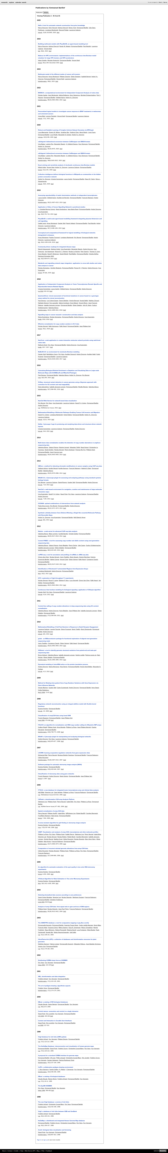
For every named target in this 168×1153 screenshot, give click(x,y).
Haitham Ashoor (43, 468)
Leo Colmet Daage (52, 300)
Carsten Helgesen (52, 1060)
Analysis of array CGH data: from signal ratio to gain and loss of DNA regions (63, 906)
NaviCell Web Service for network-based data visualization (57, 400)
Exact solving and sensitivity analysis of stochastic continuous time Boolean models (66, 165)
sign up (45, 1140)
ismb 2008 (41, 720)
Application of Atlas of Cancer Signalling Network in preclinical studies (61, 207)
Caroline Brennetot (92, 813)
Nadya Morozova (54, 666)
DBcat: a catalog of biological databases (51, 1076)
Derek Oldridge (63, 300)
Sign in (160, 2)
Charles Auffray (93, 254)
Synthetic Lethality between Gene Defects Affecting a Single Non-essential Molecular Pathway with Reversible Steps (69, 514)
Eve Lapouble (53, 303)
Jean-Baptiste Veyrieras (93, 944)
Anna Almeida (61, 727)
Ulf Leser (53, 1058)
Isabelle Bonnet (86, 76)
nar (39, 408)
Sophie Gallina (53, 1069)
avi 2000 (40, 1025)
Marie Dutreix (64, 776)
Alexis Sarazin (74, 557)
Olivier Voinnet (73, 559)
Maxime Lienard (64, 447)
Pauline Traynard (54, 237)
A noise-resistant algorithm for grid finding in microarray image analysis (62, 823)
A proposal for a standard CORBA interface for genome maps (58, 1055)
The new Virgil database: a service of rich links (53, 1102)
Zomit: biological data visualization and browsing (54, 1130)
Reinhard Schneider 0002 (46, 256)
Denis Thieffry (76, 629)
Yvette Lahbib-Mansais (86, 925)
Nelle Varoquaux (54, 326)
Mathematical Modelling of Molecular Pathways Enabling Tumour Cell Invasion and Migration (69, 412)
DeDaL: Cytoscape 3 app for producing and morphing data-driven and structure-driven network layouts (70, 425)
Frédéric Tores (42, 988)
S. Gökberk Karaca (72, 144)
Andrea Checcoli (63, 27)
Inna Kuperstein (43, 212)
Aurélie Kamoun (63, 468)
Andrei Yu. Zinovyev (72, 97)
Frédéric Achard (43, 979)
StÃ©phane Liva (71, 813)
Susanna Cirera (53, 927)
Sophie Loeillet (79, 655)
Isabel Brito (69, 801)
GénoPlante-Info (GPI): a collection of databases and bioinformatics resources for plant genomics (67, 940)
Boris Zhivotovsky (86, 629)
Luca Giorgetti (73, 580)
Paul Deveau (42, 300)
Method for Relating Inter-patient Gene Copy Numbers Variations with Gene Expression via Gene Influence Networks (68, 684)
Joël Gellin (73, 932)
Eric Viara (51, 345)
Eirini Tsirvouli (53, 27)
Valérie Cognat (54, 559)
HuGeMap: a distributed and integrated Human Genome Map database (61, 1120)
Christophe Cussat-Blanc (76, 1048)
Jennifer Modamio (55, 268)
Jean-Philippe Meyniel (84, 727)
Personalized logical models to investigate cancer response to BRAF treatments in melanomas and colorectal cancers (69, 113)
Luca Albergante (43, 132)
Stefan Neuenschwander (61, 932)
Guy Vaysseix (49, 962)
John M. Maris (87, 305)
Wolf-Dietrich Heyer (79, 517)
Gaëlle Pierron (69, 834)
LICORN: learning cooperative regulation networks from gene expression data (64, 753)
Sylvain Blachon (43, 687)
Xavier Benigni (52, 1004)
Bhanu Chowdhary (87, 927)
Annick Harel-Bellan (86, 666)
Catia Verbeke (58, 792)
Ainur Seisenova (75, 95)
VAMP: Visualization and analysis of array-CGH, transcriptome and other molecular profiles (68, 832)
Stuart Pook (64, 494)
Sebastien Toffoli (75, 447)
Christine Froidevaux (56, 899)
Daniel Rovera (62, 482)
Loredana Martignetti (51, 30)
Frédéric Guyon (63, 1048)
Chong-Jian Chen (43, 557)
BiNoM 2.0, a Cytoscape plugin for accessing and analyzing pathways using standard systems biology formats (69, 479)
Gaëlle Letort (42, 223)
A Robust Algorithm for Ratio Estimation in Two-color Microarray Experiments (63, 879)
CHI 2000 (41, 1016)
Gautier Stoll (61, 223)
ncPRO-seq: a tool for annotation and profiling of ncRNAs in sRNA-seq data (63, 554)
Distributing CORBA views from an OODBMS (52, 960)
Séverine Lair (49, 792)
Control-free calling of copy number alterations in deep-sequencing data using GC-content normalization (68, 607)
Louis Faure (91, 132)
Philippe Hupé (90, 450)
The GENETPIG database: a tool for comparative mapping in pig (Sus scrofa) (63, 923)
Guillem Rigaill (42, 727)
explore (11, 2)
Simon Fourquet (66, 629)
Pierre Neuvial (52, 755)
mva (39, 827)
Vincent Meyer (83, 303)
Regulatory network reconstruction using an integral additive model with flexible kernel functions (67, 705)
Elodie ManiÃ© (80, 813)
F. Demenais (70, 1069)
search (24, 2)
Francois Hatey (42, 927)
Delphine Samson (43, 944)
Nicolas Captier (42, 95)
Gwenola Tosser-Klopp (71, 925)
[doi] (58, 32)
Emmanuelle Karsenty (45, 925)
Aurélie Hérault (53, 468)
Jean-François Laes (56, 452)
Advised (46, 12)
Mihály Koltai (42, 167)
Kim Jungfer (85, 1058)
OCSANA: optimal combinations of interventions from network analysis (61, 503)
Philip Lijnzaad (60, 1058)
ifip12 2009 (41, 692)
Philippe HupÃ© (52, 813)
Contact (9, 1151)
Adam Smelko (42, 60)
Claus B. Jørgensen (74, 927)
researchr (4, 2)
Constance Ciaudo (92, 559)
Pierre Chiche (73, 545)
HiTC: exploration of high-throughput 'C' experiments (56, 578)
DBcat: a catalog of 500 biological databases (53, 1002)
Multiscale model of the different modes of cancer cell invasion (59, 74)
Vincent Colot (64, 559)
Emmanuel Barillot (82, 27)
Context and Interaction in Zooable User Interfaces (55, 1020)
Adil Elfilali (41, 792)
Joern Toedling (64, 557)
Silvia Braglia (91, 930)
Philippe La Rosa (71, 727)
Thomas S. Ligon (94, 251)
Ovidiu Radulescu (43, 690)
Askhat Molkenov (64, 95)
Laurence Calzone (74, 30)
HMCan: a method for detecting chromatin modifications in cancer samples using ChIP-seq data (70, 466)
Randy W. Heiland (64, 46)
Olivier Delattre (77, 305)
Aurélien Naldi (91, 354)
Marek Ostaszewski (44, 249)
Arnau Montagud (54, 76)
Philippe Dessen (63, 1039)
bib (39, 51)
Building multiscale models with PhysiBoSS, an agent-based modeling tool (63, 44)
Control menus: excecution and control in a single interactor (58, 1011)
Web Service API (30, 1151)
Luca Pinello (54, 134)
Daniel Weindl (64, 254)
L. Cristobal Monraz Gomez (46, 209)
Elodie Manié (71, 837)
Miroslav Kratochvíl (53, 60)
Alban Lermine (53, 534)
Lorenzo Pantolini (51, 116)
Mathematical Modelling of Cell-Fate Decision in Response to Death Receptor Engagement (68, 627)
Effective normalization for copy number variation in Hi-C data (58, 324)
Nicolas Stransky (79, 839)
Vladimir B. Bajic (86, 468)
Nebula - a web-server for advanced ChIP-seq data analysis (57, 531)
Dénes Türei (72, 27)
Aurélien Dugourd (70, 354)
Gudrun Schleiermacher (93, 545)
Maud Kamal (84, 447)
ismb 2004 (41, 902)
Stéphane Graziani (78, 897)
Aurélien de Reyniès (63, 197)
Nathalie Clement (43, 303)
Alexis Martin (83, 132)
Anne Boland (74, 303)
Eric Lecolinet (50, 1013)
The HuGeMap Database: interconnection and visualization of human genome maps (66, 1046)
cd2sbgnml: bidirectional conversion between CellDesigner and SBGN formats (64, 141)
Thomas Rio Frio (80, 450)
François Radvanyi (87, 197)
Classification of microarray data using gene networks (56, 774)
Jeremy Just (42, 946)
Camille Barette (63, 534)
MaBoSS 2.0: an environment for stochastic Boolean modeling (58, 352)
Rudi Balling (72, 254)
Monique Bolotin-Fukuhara (66, 755)
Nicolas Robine (62, 837)
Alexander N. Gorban (64, 134)
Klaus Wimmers (49, 930)
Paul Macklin (87, 46)
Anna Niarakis (42, 254)
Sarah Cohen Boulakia (45, 897)
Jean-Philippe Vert (85, 326)
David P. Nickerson (53, 254)
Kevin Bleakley (63, 545)
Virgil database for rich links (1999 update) (52, 1037)
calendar (18, 2)
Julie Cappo (81, 545)
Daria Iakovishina (43, 387)
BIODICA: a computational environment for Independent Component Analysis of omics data (68, 93)
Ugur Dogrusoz (83, 144)
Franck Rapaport (43, 718)
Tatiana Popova (53, 447)
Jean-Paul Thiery (63, 909)
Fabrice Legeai (54, 944)
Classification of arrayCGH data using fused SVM (54, 715)
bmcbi (40, 62)
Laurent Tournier (55, 629)
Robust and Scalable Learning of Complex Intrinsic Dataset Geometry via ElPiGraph (66, 130)
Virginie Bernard (74, 300)
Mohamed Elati (42, 755)
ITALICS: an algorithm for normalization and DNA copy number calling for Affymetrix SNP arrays (69, 725)
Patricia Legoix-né (90, 655)
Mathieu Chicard (94, 300)
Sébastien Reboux (79, 944)
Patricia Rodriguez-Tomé (66, 1060)
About (4, 1151)
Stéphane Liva (42, 801)
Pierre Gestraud (69, 450)
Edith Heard (63, 326)
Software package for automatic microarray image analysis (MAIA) (60, 764)
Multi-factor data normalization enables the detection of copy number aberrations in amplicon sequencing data (69, 444)
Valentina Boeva (53, 308)
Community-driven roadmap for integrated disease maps (57, 247)
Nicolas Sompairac (44, 268)
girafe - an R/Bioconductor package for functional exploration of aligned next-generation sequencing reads (67, 640)
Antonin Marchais (84, 557)
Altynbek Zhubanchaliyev (88, 95)
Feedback (49, 1151)
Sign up (165, 2)
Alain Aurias (54, 815)
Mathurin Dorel (42, 345)
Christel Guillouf (73, 534)
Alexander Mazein (59, 144)
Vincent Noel (50, 167)
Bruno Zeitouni (42, 655)
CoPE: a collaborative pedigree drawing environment (55, 1067)
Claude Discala (42, 1004)
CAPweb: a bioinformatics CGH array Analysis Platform (56, 799)
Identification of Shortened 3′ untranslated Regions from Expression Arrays (63, 569)
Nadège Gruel (58, 839)
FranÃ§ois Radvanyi (44, 815)
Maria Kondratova (61, 209)
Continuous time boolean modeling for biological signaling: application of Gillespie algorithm (69, 589)
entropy (40, 137)
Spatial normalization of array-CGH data (51, 811)
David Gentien (49, 450)
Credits (16, 1151)
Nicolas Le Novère (74, 251)
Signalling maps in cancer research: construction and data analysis (60, 314)
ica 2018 (40, 291)
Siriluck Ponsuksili (60, 930)
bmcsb (40, 431)
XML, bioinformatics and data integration (51, 976)
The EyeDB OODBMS (45, 1086)
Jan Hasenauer (49, 251)
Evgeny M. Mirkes (54, 132)
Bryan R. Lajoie (53, 580)
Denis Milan (97, 925)
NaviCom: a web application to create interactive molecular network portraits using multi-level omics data (69, 341)
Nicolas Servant (43, 326)
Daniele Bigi (49, 932)
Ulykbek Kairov (60, 97)
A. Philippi (62, 1069)
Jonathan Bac (65, 132)
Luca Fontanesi (81, 930)
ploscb (40, 32)
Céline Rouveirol (43, 757)
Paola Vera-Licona (43, 506)
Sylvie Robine (67, 415)
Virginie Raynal (48, 839)
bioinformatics (42, 81)
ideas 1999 (41, 1090)
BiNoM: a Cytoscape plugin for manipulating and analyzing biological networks (64, 736)
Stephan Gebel (55, 249)
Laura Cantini (68, 179)
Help (21, 1151)
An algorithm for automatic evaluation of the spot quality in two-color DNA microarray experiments (66, 868)
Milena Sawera (63, 927)
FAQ (42, 1151)
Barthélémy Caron (52, 354)
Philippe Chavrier (65, 76)
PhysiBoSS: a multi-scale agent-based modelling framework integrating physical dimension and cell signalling (70, 220)
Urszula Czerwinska (57, 179)
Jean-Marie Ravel (73, 209)
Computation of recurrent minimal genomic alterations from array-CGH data (63, 848)
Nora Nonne (63, 666)
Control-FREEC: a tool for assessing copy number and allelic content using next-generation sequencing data (68, 542)
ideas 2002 (41, 965)
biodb (40, 319)
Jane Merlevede (53, 95)
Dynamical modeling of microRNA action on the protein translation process (63, 664)
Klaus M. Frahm (90, 179)
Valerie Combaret (64, 303)
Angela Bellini (84, 300)
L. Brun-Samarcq (43, 1069)
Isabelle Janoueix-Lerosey (52, 305)
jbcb (39, 573)
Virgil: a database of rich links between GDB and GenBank (57, 1111)
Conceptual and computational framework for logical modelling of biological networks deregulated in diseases (66, 234)
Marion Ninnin (52, 1079)
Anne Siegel (95, 687)
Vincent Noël (48, 48)
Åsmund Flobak (63, 30)
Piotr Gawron (85, 251)
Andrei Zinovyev (96, 209)
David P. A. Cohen (80, 403)
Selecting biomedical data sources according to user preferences (59, 895)
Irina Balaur (41, 144)
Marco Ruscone (43, 27)
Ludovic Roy (49, 144)
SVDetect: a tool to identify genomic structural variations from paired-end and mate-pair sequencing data (67, 651)
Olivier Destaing (75, 76)
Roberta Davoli (71, 930)
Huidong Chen (74, 132)
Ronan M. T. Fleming (61, 251)
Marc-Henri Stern (90, 839)
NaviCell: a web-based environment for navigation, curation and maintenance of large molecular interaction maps (70, 490)
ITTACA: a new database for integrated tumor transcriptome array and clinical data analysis (68, 790)
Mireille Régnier (83, 387)
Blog (38, 1151)
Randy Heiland (70, 223)
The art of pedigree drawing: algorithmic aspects (54, 986)
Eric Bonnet (77, 237)
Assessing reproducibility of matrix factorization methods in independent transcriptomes (67, 195)
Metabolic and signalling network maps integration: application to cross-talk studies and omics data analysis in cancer (70, 264)
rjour (39, 377)
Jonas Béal (41, 116)
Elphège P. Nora (64, 580)
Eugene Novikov (43, 708)
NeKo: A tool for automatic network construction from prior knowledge (61, 25)
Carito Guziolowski (62, 687)
